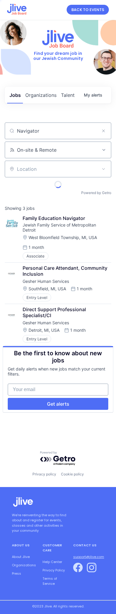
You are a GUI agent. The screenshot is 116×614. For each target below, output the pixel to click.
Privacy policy (44, 474)
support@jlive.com (88, 556)
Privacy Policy (54, 570)
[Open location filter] (103, 169)
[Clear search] (103, 130)
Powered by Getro (96, 192)
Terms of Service (50, 581)
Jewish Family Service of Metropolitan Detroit (60, 227)
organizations (41, 95)
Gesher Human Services (46, 281)
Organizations (24, 565)
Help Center (52, 561)
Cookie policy (72, 474)
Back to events (87, 10)
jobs (15, 95)
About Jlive (21, 556)
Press (16, 573)
